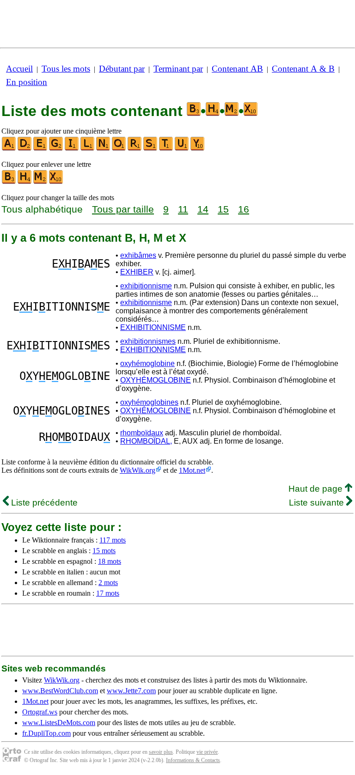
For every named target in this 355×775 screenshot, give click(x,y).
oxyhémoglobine (147, 363)
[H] (25, 182)
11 (183, 209)
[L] (88, 149)
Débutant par (122, 68)
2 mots (108, 582)
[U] (182, 149)
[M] (41, 182)
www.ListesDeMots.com (58, 722)
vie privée (207, 752)
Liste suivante (317, 502)
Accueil (19, 68)
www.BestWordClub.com (60, 691)
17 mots (107, 593)
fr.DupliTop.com (46, 733)
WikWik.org (137, 470)
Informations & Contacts (193, 760)
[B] (9, 182)
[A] (9, 149)
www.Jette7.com (131, 691)
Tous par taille (123, 209)
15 (223, 209)
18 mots (109, 561)
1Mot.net (192, 470)
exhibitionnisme (146, 286)
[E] (41, 149)
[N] (103, 149)
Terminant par (178, 68)
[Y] (198, 149)
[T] (166, 149)
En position (26, 82)
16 (243, 209)
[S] (151, 149)
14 (202, 209)
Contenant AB (237, 68)
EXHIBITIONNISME (153, 327)
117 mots (112, 540)
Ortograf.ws (39, 712)
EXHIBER (136, 272)
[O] (119, 149)
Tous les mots (66, 68)
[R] (135, 149)
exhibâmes (138, 255)
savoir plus (161, 752)
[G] (56, 149)
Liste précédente (43, 502)
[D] (25, 149)
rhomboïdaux (141, 433)
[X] (56, 182)
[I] (72, 149)
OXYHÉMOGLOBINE (155, 380)
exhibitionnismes (148, 341)
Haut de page (316, 489)
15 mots (104, 551)
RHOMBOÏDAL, (146, 441)
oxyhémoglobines (149, 402)
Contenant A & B (303, 68)
